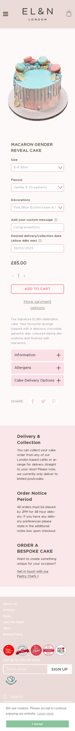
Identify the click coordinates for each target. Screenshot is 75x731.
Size (14, 159)
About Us (10, 604)
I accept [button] (37, 723)
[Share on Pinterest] (53, 401)
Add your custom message (32, 219)
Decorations (20, 200)
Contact (9, 610)
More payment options (37, 305)
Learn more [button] (45, 713)
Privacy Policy (13, 634)
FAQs (6, 616)
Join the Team (13, 622)
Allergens (22, 368)
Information (24, 355)
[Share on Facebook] (32, 401)
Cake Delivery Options (34, 380)
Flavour (17, 179)
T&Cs (6, 628)
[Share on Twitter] (43, 401)
